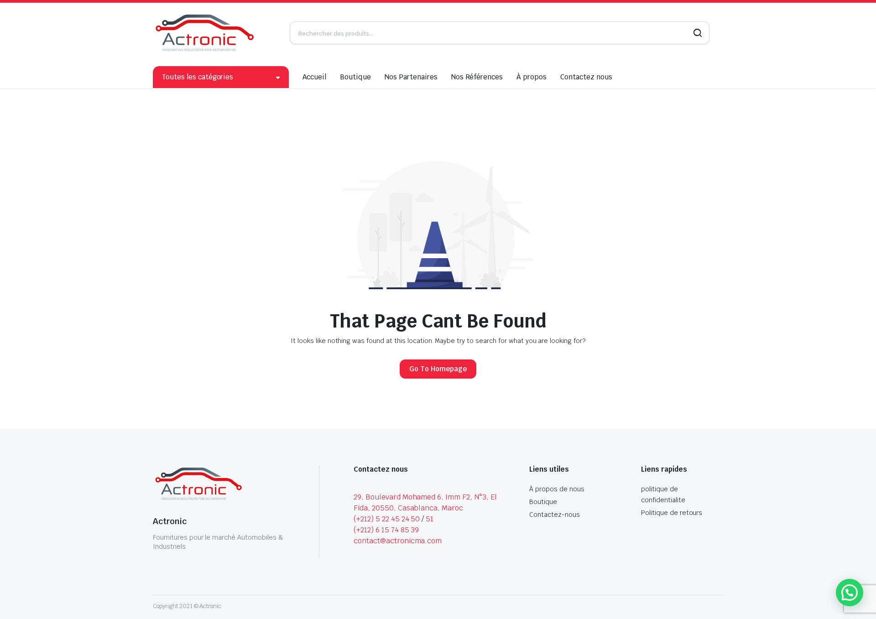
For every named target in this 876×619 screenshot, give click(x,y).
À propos (531, 77)
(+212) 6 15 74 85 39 (386, 530)
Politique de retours (671, 513)
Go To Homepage (438, 368)
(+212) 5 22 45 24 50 (387, 519)
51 (429, 519)
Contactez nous (586, 77)
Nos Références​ (477, 77)
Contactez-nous (554, 514)
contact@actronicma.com (398, 541)
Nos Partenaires (411, 77)
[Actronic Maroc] (204, 33)
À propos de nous (556, 489)
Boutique (355, 77)
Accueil (314, 77)
